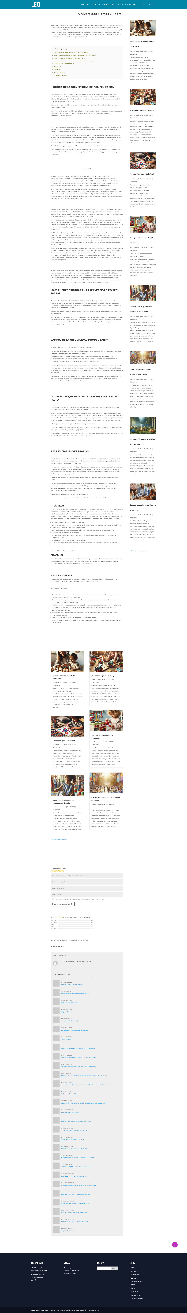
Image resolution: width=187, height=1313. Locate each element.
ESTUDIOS (96, 4)
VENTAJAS (85, 4)
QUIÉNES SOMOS (124, 4)
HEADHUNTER (136, 1295)
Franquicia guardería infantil (64, 741)
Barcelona (56, 685)
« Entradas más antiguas (59, 839)
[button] (175, 1244)
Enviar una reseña (61, 904)
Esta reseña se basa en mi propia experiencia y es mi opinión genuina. (79, 899)
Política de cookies (70, 1273)
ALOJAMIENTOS (108, 4)
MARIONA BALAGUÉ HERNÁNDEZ (75, 962)
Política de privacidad (71, 1270)
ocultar (64, 49)
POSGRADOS (135, 1275)
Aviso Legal (68, 1268)
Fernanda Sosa (60, 682)
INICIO (133, 1268)
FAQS (135, 4)
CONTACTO (151, 4)
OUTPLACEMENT (137, 1298)
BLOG (142, 4)
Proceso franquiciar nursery (102, 676)
